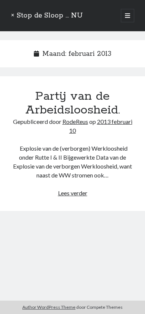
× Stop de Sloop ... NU (47, 15)
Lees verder (72, 192)
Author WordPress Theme (48, 307)
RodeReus (75, 121)
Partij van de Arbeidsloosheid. (72, 103)
